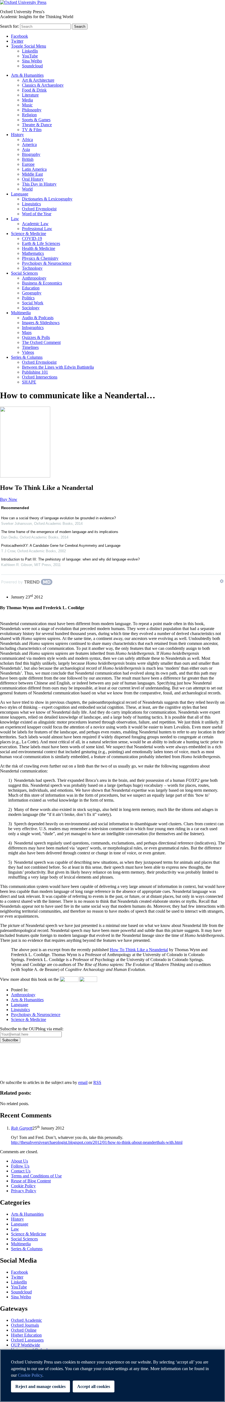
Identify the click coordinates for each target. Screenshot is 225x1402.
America (29, 144)
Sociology (31, 307)
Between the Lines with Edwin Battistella (58, 367)
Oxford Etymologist (39, 208)
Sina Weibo (32, 61)
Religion (29, 114)
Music (27, 105)
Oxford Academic (26, 1320)
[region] (112, 1375)
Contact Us (20, 1171)
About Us (19, 1161)
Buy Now (8, 499)
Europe (28, 164)
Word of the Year (36, 213)
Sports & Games (36, 119)
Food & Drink (34, 90)
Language (19, 194)
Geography (31, 293)
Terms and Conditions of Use (36, 1176)
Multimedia (21, 312)
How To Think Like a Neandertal (139, 949)
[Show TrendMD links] (222, 581)
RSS (97, 1082)
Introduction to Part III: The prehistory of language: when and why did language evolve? (70, 559)
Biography (31, 154)
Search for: (9, 26)
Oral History (33, 179)
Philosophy (31, 109)
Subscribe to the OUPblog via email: (31, 1028)
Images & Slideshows (41, 322)
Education (31, 288)
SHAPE (29, 382)
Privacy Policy (15, 1062)
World (27, 189)
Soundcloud (32, 66)
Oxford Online (23, 1330)
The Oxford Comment (41, 342)
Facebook (19, 36)
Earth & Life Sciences (41, 243)
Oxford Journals (25, 1325)
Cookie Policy (23, 1185)
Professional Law (37, 228)
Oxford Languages (27, 1340)
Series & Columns (27, 357)
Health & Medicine (38, 248)
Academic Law (35, 223)
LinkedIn (30, 51)
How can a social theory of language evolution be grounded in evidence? (58, 518)
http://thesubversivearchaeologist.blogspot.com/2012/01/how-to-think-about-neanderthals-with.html (96, 1142)
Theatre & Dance (37, 124)
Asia (26, 149)
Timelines (30, 347)
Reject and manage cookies (40, 1386)
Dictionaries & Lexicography (47, 199)
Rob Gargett (21, 1128)
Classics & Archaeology (43, 85)
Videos (28, 352)
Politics (28, 298)
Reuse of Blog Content (31, 1181)
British (27, 159)
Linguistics (31, 204)
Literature (30, 95)
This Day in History (39, 184)
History (17, 134)
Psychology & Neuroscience (46, 263)
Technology (32, 268)
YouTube (30, 56)
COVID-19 (32, 238)
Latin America (34, 169)
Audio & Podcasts (38, 317)
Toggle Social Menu (28, 46)
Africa (27, 139)
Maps (27, 332)
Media (27, 100)
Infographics (33, 327)
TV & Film (31, 129)
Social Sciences (24, 273)
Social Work (32, 302)
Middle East (32, 174)
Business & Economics (42, 283)
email (83, 1082)
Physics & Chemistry (40, 258)
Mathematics (33, 253)
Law (15, 218)
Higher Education (26, 1335)
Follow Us (20, 1166)
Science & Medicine (28, 233)
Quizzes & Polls (36, 337)
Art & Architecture (38, 80)
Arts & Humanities (27, 75)
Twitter (17, 41)
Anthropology (34, 278)
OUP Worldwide (25, 1345)
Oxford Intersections (39, 377)
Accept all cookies (93, 1386)
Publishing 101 (35, 372)
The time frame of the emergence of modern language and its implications (59, 532)
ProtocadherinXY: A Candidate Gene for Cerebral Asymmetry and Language (60, 545)
